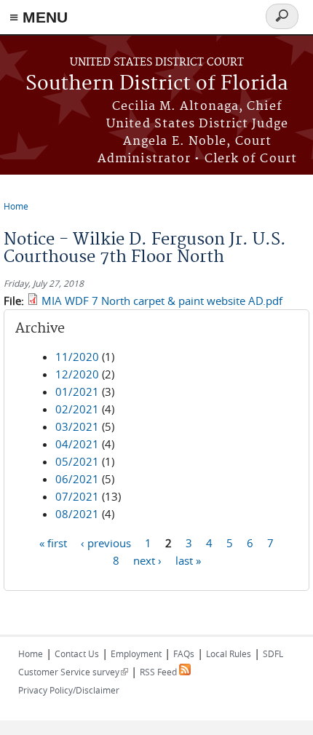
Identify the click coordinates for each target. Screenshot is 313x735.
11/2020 (77, 356)
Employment (136, 653)
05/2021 (77, 461)
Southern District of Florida (156, 84)
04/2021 (77, 444)
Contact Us (77, 653)
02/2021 (77, 409)
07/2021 (77, 496)
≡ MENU (38, 17)
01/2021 (77, 391)
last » (188, 559)
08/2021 (77, 513)
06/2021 (77, 479)
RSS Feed (159, 672)
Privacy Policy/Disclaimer (68, 690)
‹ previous (106, 542)
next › (147, 559)
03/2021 (77, 426)
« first (53, 542)
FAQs (183, 653)
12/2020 (77, 374)
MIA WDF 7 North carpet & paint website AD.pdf (161, 300)
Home (16, 206)
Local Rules (228, 653)
